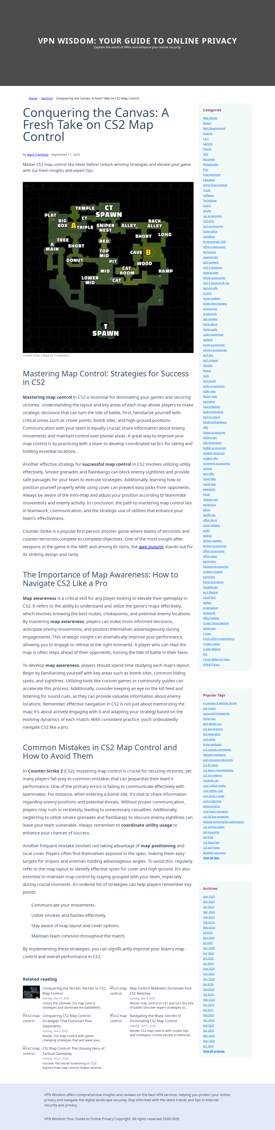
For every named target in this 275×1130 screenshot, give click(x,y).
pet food (208, 837)
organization (210, 608)
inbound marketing (214, 755)
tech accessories (213, 226)
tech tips (208, 355)
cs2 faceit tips (211, 842)
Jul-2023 (208, 933)
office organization (214, 247)
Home (33, 98)
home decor (210, 324)
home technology (213, 582)
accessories (210, 309)
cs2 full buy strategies (216, 816)
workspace (209, 505)
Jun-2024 (208, 963)
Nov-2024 (209, 938)
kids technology (212, 443)
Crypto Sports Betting (216, 623)
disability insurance (214, 853)
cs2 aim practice (213, 729)
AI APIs (207, 293)
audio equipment (213, 334)
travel (206, 494)
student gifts (210, 458)
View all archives (214, 1051)
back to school (211, 417)
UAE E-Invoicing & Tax (216, 283)
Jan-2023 (208, 958)
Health (207, 211)
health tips (209, 515)
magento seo (211, 780)
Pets (205, 169)
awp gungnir (151, 547)
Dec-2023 (209, 979)
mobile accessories (214, 448)
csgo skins (209, 739)
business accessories (215, 566)
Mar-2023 (209, 896)
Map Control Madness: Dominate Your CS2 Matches (161, 991)
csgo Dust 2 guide (213, 796)
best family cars (212, 724)
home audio (210, 329)
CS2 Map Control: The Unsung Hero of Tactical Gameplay (74, 1051)
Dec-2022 (209, 948)
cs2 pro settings (212, 775)
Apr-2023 (208, 953)
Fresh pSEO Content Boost (218, 639)
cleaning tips (210, 257)
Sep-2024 (208, 989)
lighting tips (210, 438)
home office (210, 231)
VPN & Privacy (211, 664)
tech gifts (208, 474)
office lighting (211, 618)
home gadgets (211, 298)
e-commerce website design (220, 703)
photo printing (211, 806)
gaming (207, 468)
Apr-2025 (208, 1030)
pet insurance (211, 832)
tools (206, 376)
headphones (210, 587)
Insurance (209, 159)
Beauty (207, 123)
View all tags (211, 858)
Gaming (46, 98)
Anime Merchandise (215, 303)
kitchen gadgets (212, 541)
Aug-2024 (209, 969)
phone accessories (214, 278)
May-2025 (209, 1041)
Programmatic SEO (214, 242)
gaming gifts (210, 288)
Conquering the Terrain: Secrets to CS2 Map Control (74, 991)
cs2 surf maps (211, 847)
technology (209, 252)
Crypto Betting (211, 649)
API (205, 654)
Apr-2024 (208, 1005)
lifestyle (207, 365)
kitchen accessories (214, 546)
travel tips (209, 577)
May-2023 (209, 1000)
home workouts (212, 744)
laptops (207, 536)
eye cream (209, 708)
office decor (210, 520)
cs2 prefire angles (214, 827)
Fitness (207, 149)
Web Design (210, 118)
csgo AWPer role (213, 791)
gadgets (208, 340)
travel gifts (209, 479)
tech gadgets (210, 262)
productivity (210, 314)
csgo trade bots (212, 801)
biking (206, 510)
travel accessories (214, 345)
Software (208, 195)
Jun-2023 (208, 1010)
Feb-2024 (208, 922)
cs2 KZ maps (210, 765)
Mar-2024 (209, 912)
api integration (211, 734)
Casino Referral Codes (216, 659)
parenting (209, 401)
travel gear (209, 484)
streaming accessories (216, 463)
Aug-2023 (209, 917)
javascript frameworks (216, 713)
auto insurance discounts (218, 760)
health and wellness (215, 422)
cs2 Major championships (218, 770)
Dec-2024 (209, 1020)
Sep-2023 (208, 974)
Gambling (209, 236)
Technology (210, 200)
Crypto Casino (211, 644)
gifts (205, 427)
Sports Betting (211, 407)
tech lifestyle (210, 592)
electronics (209, 561)
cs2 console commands (217, 749)
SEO (205, 154)
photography (210, 273)
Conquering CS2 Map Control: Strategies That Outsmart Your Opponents (67, 1020)
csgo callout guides (214, 786)
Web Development (214, 128)
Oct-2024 (208, 907)
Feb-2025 (208, 1025)
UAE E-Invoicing (212, 267)
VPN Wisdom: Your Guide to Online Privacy (137, 40)
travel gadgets (211, 525)
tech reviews (210, 360)
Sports (207, 206)
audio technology (213, 412)
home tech (209, 628)
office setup (210, 556)
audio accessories (214, 386)
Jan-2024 (208, 984)
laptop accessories (214, 432)
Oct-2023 (208, 994)
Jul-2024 (208, 943)
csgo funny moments (215, 811)
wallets (207, 603)
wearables (209, 489)
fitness (207, 371)
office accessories (214, 551)
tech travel (209, 381)
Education (209, 180)
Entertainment (211, 175)
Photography (210, 164)
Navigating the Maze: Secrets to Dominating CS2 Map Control (155, 1018)
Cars (206, 138)
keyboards (209, 613)
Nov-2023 (209, 902)
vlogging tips (210, 499)
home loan (209, 719)
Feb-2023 (208, 1015)
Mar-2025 (209, 1036)
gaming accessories (215, 350)
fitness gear (210, 396)
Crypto (207, 633)
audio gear (209, 391)
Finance (207, 133)
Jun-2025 (208, 1046)
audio (206, 530)
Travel (206, 190)
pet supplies (210, 319)
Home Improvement (215, 185)
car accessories (212, 216)
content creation (213, 572)
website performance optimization (223, 822)
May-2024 (209, 927)
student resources (214, 453)
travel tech (209, 597)
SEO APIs (208, 221)
